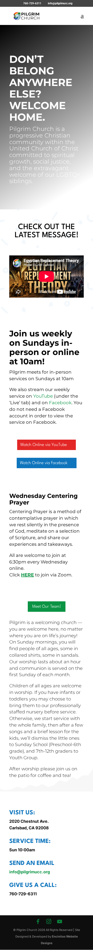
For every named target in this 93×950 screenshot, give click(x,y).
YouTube (43, 396)
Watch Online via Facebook (43, 463)
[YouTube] (59, 921)
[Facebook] (37, 921)
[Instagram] (48, 921)
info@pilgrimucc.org (29, 871)
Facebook (60, 402)
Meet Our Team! (46, 607)
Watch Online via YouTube (43, 445)
